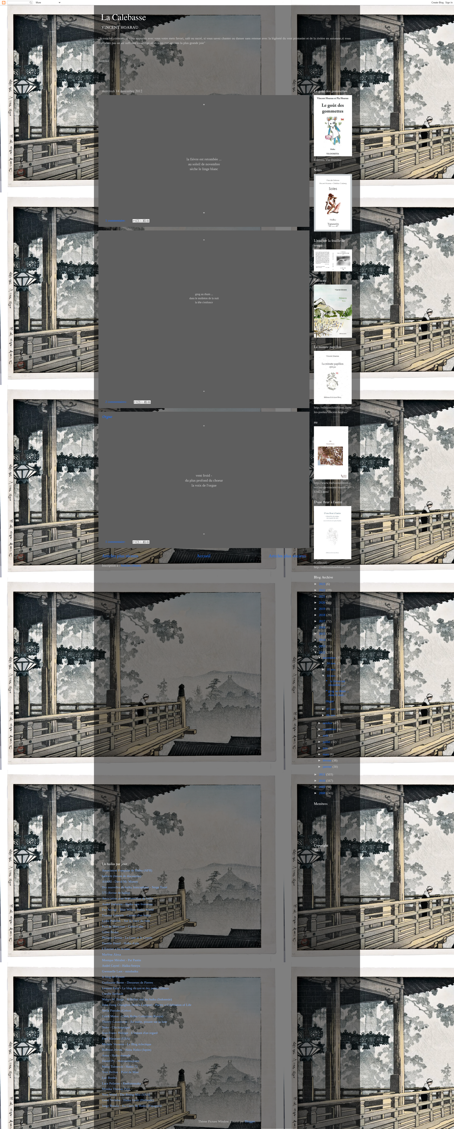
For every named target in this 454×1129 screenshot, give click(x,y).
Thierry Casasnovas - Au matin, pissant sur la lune (134, 1021)
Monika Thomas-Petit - (117, 1089)
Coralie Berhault (112, 993)
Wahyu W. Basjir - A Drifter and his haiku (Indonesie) (137, 999)
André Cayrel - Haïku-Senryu (121, 965)
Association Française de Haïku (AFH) (127, 870)
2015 (322, 633)
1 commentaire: (115, 220)
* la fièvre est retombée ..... (336, 683)
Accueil (204, 555)
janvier (328, 766)
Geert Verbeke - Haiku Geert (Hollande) (128, 1100)
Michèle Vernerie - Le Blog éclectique (126, 1044)
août (326, 735)
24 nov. (331, 663)
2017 (322, 621)
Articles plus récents (120, 555)
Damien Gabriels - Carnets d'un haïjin (126, 915)
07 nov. (331, 709)
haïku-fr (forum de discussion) (121, 876)
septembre (330, 729)
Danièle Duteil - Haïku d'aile (120, 943)
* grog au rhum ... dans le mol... (337, 693)
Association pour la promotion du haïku (127, 898)
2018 (322, 615)
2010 (322, 780)
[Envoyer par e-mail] (134, 221)
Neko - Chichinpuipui (116, 1027)
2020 (322, 602)
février (327, 760)
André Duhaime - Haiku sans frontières (127, 904)
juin (326, 748)
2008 (322, 793)
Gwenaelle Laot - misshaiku (120, 971)
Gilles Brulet (110, 932)
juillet (327, 742)
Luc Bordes (109, 1078)
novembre (329, 657)
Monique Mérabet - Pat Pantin (121, 960)
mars (326, 754)
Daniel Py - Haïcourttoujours (120, 1061)
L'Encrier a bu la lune (116, 949)
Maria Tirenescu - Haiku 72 (120, 1066)
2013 (322, 646)
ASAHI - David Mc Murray (120, 881)
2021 (322, 596)
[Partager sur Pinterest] (148, 221)
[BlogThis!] (137, 221)
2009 (322, 787)
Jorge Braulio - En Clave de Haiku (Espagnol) (132, 1106)
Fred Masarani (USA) (116, 1038)
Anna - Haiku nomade (116, 1055)
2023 (322, 584)
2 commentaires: (116, 402)
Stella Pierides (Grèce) (116, 1010)
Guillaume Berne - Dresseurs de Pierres (127, 982)
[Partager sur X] (141, 221)
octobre (328, 723)
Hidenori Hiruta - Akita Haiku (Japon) (126, 1049)
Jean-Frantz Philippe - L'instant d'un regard (129, 1033)
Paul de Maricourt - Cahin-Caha (122, 926)
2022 (322, 590)
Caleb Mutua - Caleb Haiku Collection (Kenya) (132, 1016)
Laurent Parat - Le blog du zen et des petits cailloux (135, 988)
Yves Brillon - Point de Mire (120, 1072)
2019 (322, 609)
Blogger (250, 1121)
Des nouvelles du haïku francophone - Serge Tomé (134, 887)
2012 (322, 652)
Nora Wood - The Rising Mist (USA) (126, 1094)
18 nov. (331, 669)
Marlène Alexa (111, 954)
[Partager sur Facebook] (144, 221)
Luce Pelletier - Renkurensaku (121, 1083)
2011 (322, 774)
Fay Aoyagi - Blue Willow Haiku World (128, 909)
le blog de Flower (113, 977)
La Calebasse (123, 16)
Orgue (107, 417)
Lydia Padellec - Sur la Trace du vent (126, 921)
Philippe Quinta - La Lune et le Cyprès (127, 937)
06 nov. (331, 715)
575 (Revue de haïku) (116, 893)
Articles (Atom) (131, 565)
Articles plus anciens (287, 555)
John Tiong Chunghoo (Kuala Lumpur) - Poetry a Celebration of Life (146, 1005)
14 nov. (331, 675)
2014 (322, 640)
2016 (322, 627)
